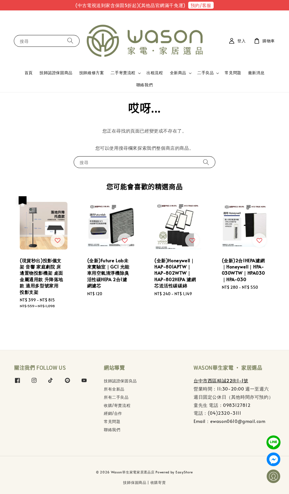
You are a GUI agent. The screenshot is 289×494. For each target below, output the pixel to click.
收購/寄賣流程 (117, 405)
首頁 (29, 72)
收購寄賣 (158, 482)
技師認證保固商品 (56, 72)
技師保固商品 (134, 482)
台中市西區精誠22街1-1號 (221, 380)
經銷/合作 (113, 413)
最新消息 (256, 72)
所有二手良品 (116, 397)
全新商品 (178, 72)
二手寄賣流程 (123, 72)
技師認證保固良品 (120, 380)
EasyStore (184, 472)
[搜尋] (70, 40)
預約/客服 (201, 5)
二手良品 (205, 72)
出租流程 (154, 72)
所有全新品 (114, 389)
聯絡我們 (144, 84)
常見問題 (233, 72)
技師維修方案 (91, 72)
